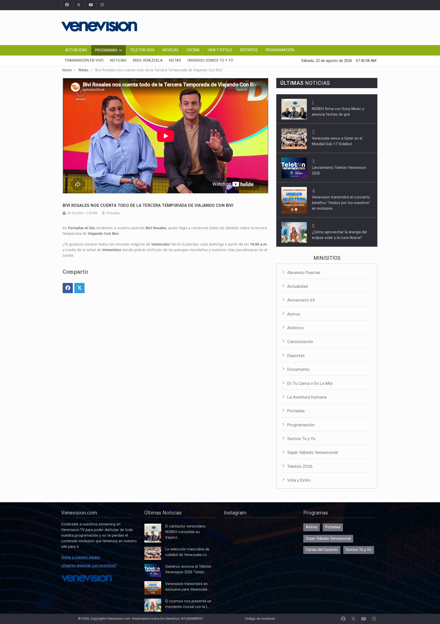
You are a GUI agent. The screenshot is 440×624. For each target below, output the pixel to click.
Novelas (170, 50)
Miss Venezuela (148, 60)
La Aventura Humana (307, 397)
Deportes (249, 50)
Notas (175, 60)
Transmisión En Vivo (84, 60)
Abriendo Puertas (303, 272)
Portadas (296, 410)
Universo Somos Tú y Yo (210, 60)
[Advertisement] (286, 26)
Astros (293, 314)
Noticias (118, 60)
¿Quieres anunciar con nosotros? (89, 565)
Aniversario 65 (301, 300)
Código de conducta (260, 618)
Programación (280, 50)
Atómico (295, 327)
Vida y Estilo (220, 50)
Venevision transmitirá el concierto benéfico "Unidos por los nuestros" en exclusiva (341, 203)
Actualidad (76, 50)
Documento (298, 369)
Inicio (67, 70)
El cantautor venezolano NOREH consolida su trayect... (185, 532)
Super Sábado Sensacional (328, 538)
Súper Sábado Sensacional (312, 452)
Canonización (300, 341)
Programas (106, 50)
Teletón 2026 (300, 466)
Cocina (193, 50)
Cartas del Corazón (322, 550)
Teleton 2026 (142, 50)
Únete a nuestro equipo (80, 557)
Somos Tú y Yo (301, 438)
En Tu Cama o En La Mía (309, 383)
